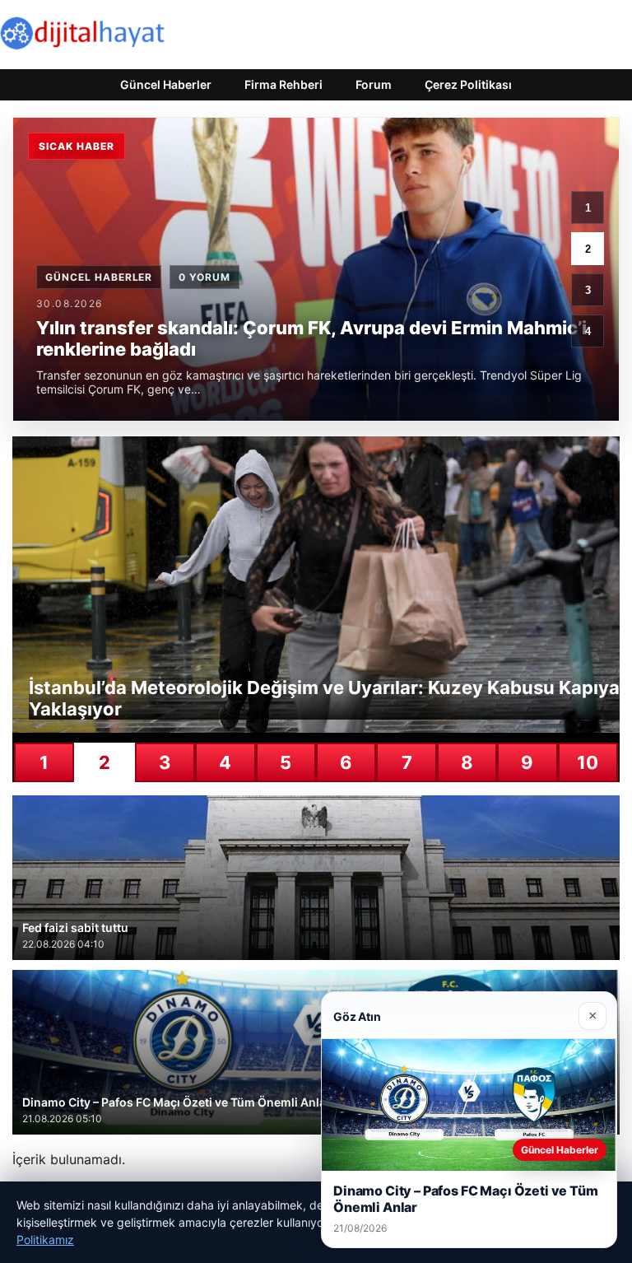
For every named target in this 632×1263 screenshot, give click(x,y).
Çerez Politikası (468, 84)
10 (587, 762)
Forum (374, 84)
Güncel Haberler (165, 84)
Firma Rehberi (283, 84)
